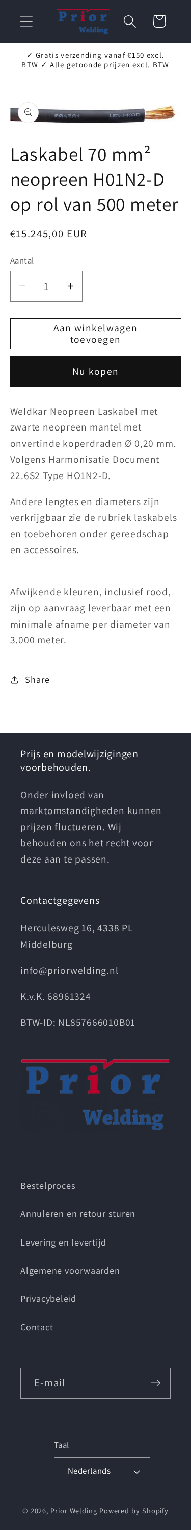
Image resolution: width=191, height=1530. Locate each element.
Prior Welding (73, 1510)
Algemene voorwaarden (70, 1270)
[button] (26, 21)
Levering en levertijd (63, 1242)
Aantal (22, 260)
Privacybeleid (48, 1298)
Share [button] (37, 679)
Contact (36, 1327)
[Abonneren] (155, 1383)
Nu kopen (95, 371)
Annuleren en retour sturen (77, 1213)
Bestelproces (47, 1185)
